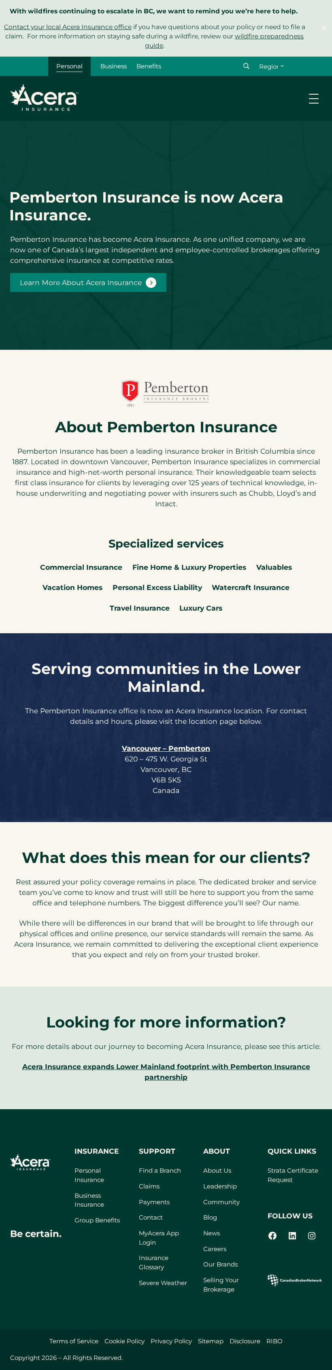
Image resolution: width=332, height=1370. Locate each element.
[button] (246, 66)
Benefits (148, 66)
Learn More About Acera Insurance (81, 282)
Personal (69, 66)
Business (113, 66)
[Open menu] (314, 99)
